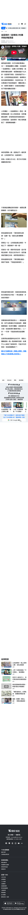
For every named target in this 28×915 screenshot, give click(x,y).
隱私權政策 (4, 862)
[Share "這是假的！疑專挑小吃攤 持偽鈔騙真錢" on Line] (22, 23)
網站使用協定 (4, 867)
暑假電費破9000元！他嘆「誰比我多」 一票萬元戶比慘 (16, 28)
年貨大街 (9, 380)
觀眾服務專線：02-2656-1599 (14, 839)
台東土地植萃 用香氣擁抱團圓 (14, 387)
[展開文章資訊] (25, 41)
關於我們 (3, 852)
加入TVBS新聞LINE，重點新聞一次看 (14, 417)
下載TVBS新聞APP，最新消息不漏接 (14, 415)
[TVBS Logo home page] (6, 24)
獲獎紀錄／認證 (5, 897)
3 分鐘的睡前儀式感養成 (14, 391)
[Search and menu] (25, 23)
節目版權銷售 (4, 888)
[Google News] (21, 843)
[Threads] (12, 843)
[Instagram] (15, 843)
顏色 (15, 380)
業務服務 (3, 892)
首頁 (2, 31)
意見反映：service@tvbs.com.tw (14, 837)
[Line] (9, 843)
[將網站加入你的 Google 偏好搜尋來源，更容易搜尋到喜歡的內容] (14, 420)
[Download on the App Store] (9, 903)
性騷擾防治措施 (5, 864)
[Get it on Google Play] (19, 903)
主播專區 (3, 883)
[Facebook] (6, 843)
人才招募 (3, 881)
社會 (6, 31)
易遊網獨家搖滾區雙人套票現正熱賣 (14, 397)
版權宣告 (3, 869)
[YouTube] (18, 843)
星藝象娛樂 (4, 886)
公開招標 (3, 890)
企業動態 (3, 879)
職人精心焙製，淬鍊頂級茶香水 (14, 389)
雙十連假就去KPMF (14, 396)
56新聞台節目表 (5, 854)
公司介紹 (3, 877)
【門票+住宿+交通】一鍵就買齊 (14, 399)
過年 (3, 380)
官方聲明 (3, 894)
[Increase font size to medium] (19, 24)
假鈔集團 (21, 380)
